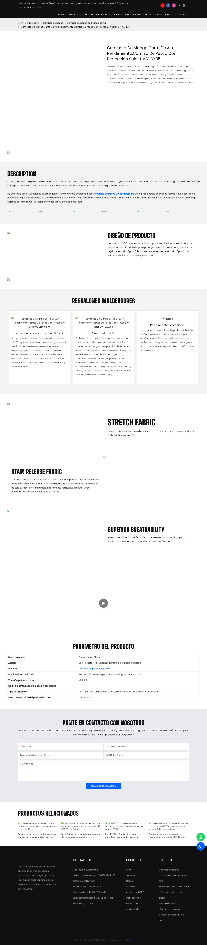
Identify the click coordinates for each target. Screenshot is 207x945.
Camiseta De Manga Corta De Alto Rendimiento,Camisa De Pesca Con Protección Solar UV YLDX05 (75, 27)
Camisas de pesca (53, 23)
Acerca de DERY (135, 892)
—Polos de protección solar (174, 886)
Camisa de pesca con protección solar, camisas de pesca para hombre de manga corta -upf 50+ (37, 836)
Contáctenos (133, 897)
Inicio (129, 869)
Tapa (162, 897)
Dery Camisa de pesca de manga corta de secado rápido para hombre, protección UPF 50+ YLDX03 (81, 836)
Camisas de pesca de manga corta (86, 23)
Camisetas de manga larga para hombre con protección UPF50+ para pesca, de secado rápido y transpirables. (168, 836)
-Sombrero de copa (170, 909)
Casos (129, 881)
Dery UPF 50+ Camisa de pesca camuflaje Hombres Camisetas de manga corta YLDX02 (122, 836)
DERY (20, 23)
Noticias (130, 886)
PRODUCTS (33, 23)
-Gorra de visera (168, 903)
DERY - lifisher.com (109, 940)
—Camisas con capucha (172, 892)
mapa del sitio (125, 940)
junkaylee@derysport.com (87, 886)
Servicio (130, 875)
